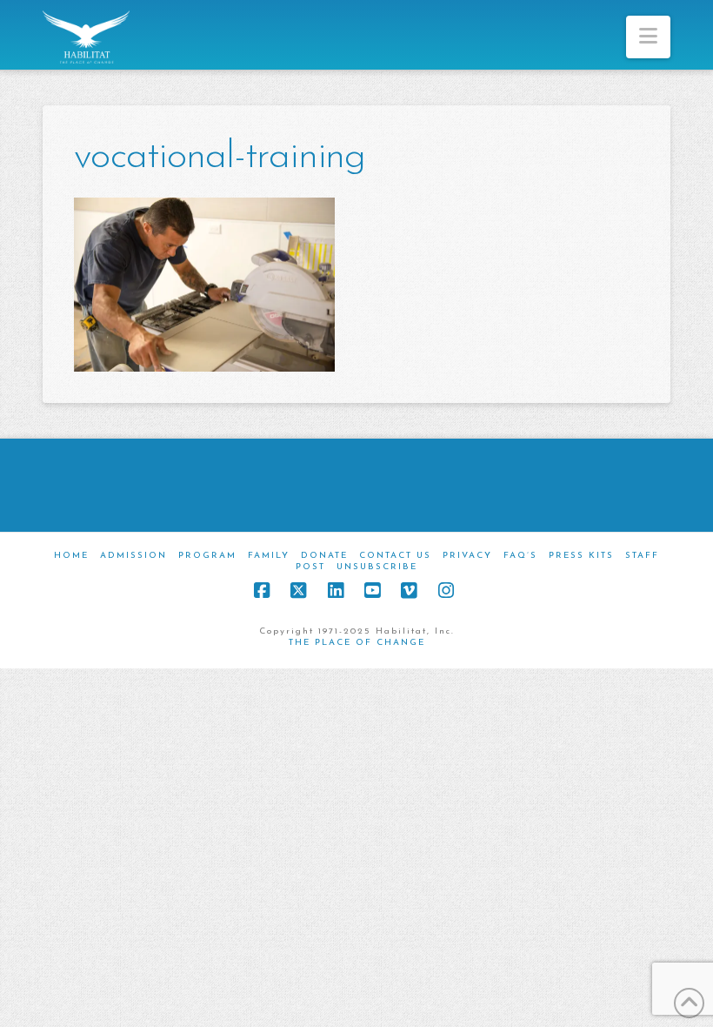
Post (310, 567)
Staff (642, 555)
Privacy (467, 555)
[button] (648, 37)
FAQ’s (520, 555)
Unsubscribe (377, 567)
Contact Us (395, 555)
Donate (324, 555)
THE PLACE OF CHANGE (357, 643)
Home (71, 555)
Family (269, 555)
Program (207, 555)
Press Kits (581, 555)
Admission (133, 555)
